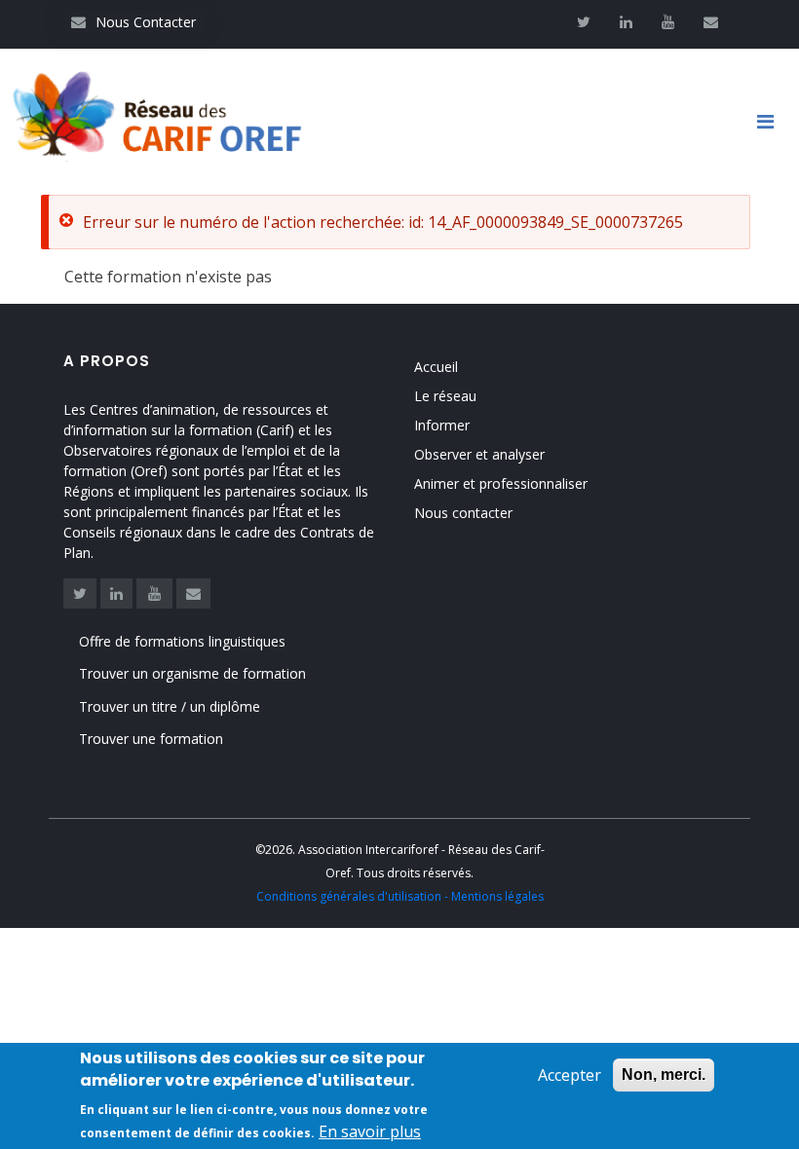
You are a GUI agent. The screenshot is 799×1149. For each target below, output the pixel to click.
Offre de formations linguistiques (182, 641)
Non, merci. (663, 1074)
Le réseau (445, 396)
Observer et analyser (479, 454)
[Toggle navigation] (772, 121)
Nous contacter (463, 512)
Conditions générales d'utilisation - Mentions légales (400, 896)
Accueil (436, 366)
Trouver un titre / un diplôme (169, 706)
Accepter (569, 1075)
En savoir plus (370, 1131)
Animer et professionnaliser (501, 483)
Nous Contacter (133, 22)
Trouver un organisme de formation (192, 673)
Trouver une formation (151, 738)
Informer (442, 425)
